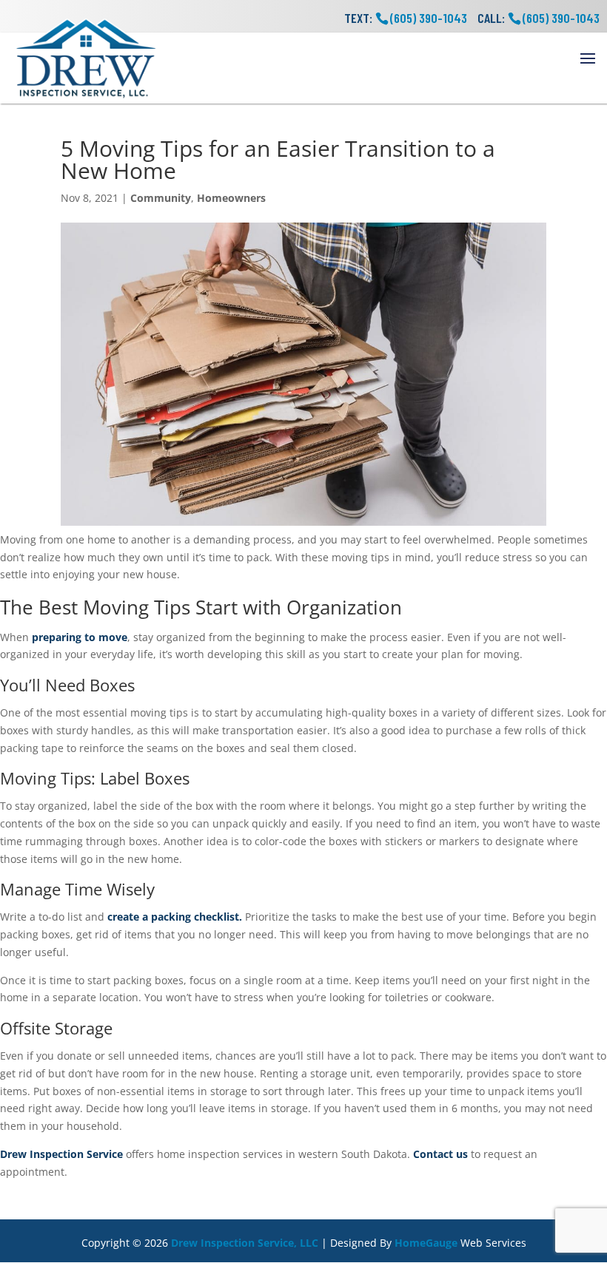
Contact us (440, 1154)
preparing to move (79, 637)
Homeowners (231, 198)
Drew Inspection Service (61, 1154)
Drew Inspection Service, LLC (244, 1243)
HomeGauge (426, 1243)
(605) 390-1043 (561, 18)
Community (160, 198)
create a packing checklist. (174, 917)
